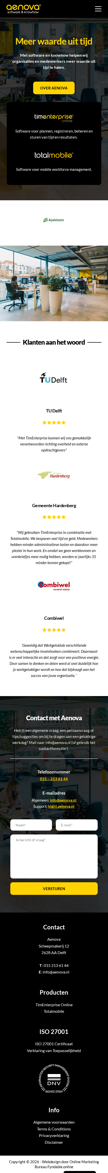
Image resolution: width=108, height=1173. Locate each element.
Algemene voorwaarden (54, 1122)
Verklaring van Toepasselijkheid (54, 1050)
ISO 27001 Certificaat (54, 1043)
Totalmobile (54, 1011)
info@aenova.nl (56, 971)
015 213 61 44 (56, 965)
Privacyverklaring (54, 1135)
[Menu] (98, 9)
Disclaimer (54, 1142)
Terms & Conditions (54, 1128)
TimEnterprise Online (54, 1004)
